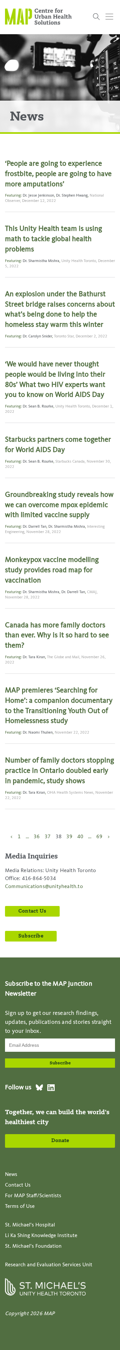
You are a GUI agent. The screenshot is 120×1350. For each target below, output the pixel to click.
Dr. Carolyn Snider (37, 336)
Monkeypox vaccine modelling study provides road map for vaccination (52, 570)
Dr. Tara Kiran (34, 657)
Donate (60, 1140)
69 (99, 837)
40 (80, 837)
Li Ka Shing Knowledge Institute (41, 1235)
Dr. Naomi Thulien (38, 733)
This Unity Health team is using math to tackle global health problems (53, 239)
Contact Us (32, 911)
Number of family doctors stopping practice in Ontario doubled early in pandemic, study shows (59, 771)
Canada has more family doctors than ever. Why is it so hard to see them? (57, 636)
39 (69, 837)
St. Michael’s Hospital (30, 1225)
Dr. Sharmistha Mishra (41, 261)
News (11, 1174)
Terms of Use (20, 1206)
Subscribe (30, 936)
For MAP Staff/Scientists (33, 1196)
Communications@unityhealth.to (44, 886)
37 (48, 837)
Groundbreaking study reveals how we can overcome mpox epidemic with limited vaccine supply (59, 505)
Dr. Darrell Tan (34, 527)
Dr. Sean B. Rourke (38, 406)
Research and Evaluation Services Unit (48, 1265)
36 (37, 837)
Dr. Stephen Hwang (72, 196)
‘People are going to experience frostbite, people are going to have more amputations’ (58, 174)
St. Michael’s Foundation (33, 1246)
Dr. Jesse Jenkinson (38, 196)
